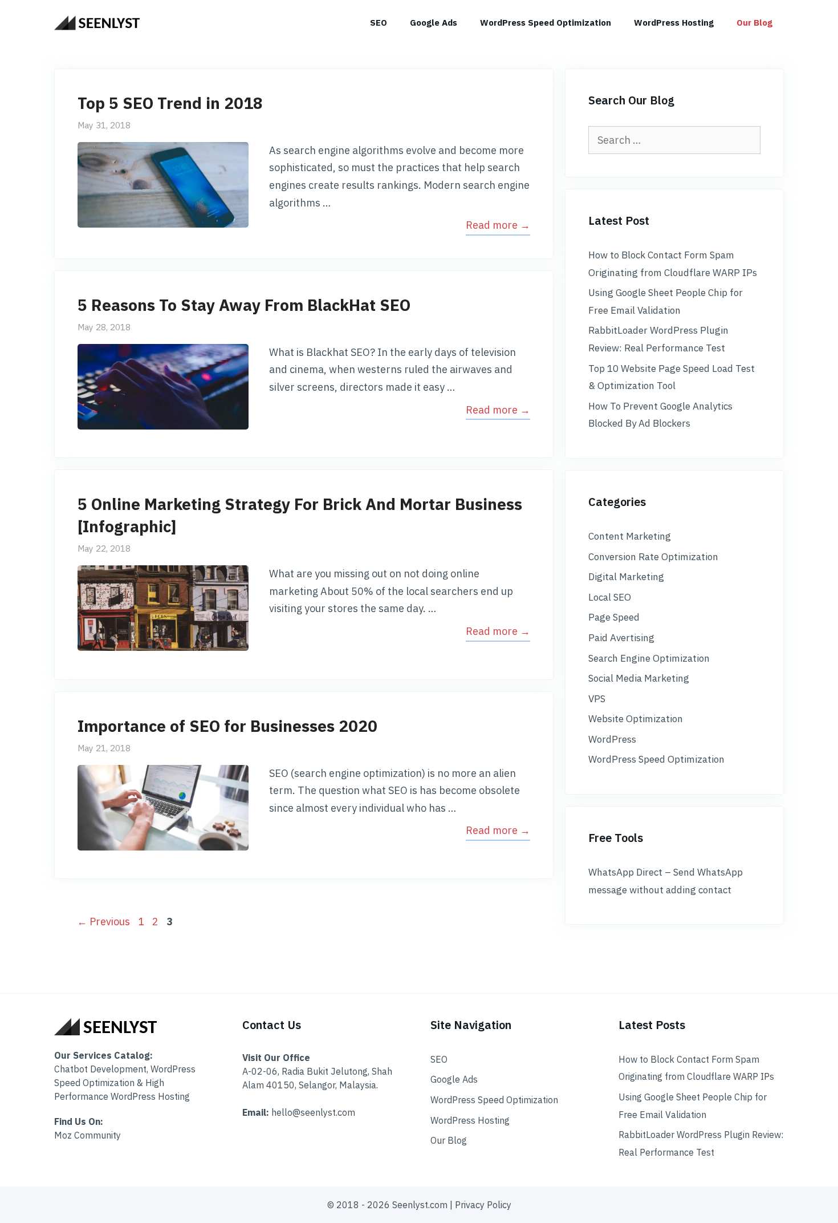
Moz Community (87, 1135)
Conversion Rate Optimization (653, 556)
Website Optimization (635, 718)
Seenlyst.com (420, 1204)
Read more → (498, 225)
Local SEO (609, 597)
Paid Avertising (621, 637)
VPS (596, 699)
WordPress (612, 739)
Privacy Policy (483, 1204)
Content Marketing (629, 536)
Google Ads (433, 22)
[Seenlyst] (99, 23)
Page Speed (614, 617)
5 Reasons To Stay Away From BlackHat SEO (244, 304)
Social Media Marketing (638, 678)
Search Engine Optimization (649, 658)
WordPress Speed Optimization (545, 22)
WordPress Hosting (674, 22)
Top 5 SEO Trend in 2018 (170, 103)
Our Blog (754, 22)
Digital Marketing (626, 576)
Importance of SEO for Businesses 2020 (227, 725)
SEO (378, 22)
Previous (103, 921)
